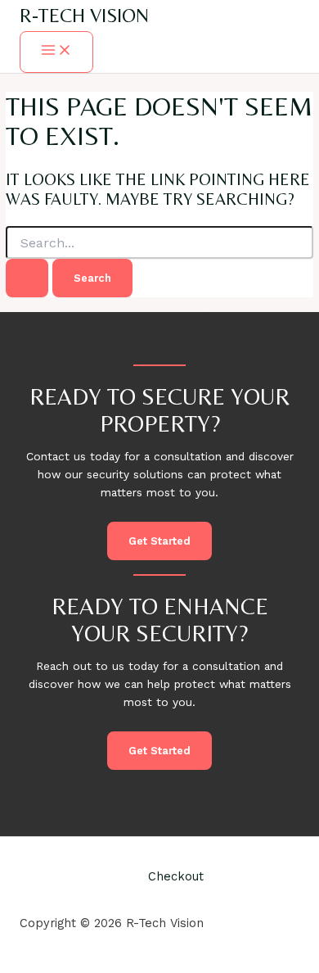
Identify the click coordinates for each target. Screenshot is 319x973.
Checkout (176, 876)
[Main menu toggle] (56, 52)
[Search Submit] (27, 278)
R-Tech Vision (84, 15)
